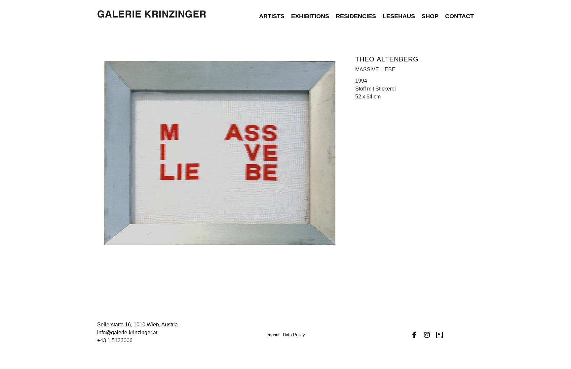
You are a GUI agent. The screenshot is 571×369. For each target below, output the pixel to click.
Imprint (273, 334)
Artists (272, 16)
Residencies (356, 16)
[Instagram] (427, 335)
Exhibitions (310, 16)
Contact (459, 16)
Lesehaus (399, 16)
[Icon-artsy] (439, 335)
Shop (430, 16)
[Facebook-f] (414, 335)
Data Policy (294, 334)
